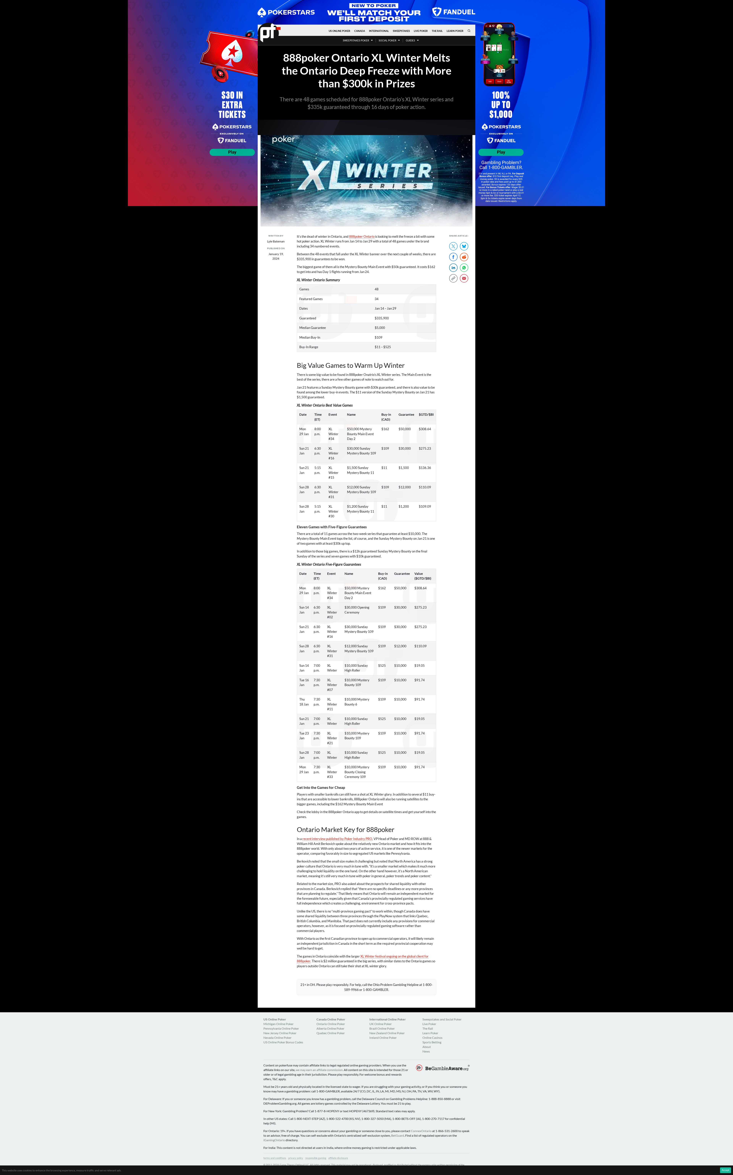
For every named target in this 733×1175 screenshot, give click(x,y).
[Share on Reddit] (464, 257)
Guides (410, 40)
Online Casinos (432, 1037)
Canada (359, 30)
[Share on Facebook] (453, 257)
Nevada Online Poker (277, 1037)
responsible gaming (315, 1158)
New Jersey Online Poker (279, 1033)
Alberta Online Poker (330, 1028)
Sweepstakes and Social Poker (442, 1019)
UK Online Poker (380, 1024)
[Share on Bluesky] (464, 246)
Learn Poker (455, 30)
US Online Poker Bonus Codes (283, 1042)
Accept (725, 1170)
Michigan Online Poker (278, 1024)
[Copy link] (453, 278)
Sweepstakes (401, 30)
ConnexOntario (421, 1131)
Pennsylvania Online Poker (281, 1028)
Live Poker (421, 30)
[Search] (469, 30)
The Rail (437, 30)
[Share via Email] (464, 278)
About (426, 1047)
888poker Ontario (362, 236)
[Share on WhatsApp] (464, 267)
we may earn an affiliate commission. (319, 1070)
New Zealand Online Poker (387, 1033)
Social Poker (387, 40)
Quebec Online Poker (330, 1033)
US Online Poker (339, 30)
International (379, 30)
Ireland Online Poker (383, 1037)
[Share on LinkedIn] (453, 267)
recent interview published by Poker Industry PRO (337, 839)
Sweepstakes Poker (356, 40)
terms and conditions (274, 1158)
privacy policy (295, 1158)
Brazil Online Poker (382, 1028)
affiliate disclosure (338, 1158)
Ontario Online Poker (330, 1024)
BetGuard (397, 1135)
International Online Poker (387, 1019)
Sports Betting (431, 1042)
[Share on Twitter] (453, 246)
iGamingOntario (274, 1140)
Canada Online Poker (330, 1019)
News (426, 1051)
